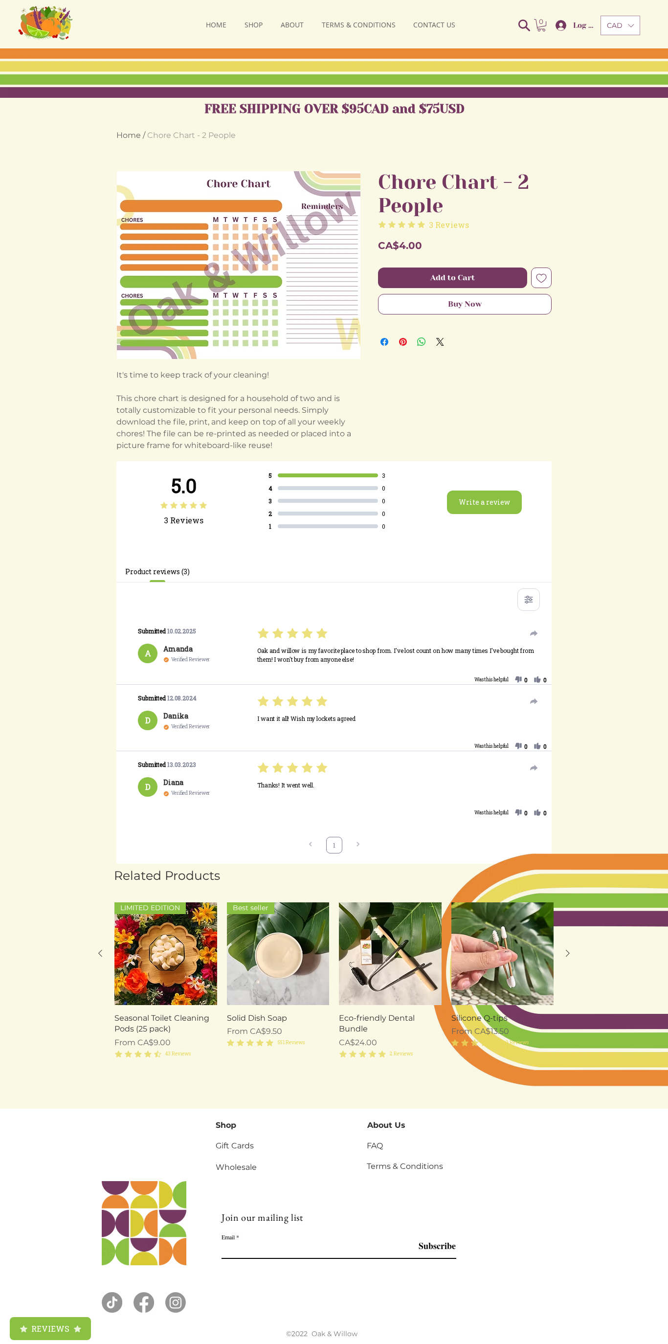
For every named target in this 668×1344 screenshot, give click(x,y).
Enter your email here (198, 695)
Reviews (50, 1328)
